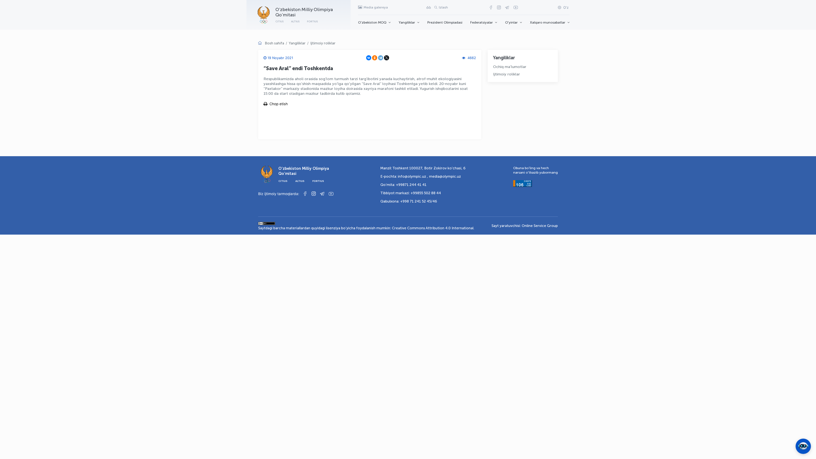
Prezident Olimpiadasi (444, 22)
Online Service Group (540, 226)
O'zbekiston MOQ (372, 22)
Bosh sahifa (274, 43)
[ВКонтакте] (368, 57)
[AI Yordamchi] (803, 446)
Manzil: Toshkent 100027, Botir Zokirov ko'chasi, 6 (423, 168)
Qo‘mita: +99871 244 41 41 (403, 185)
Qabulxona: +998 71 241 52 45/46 (408, 201)
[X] (386, 57)
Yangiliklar (407, 22)
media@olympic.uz (445, 176)
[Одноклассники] (374, 57)
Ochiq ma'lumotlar (509, 66)
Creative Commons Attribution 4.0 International (432, 228)
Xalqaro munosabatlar (547, 22)
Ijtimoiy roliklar (323, 43)
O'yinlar (511, 22)
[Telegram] (380, 57)
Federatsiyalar (481, 22)
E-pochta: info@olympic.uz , (404, 176)
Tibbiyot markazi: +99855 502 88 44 (410, 193)
